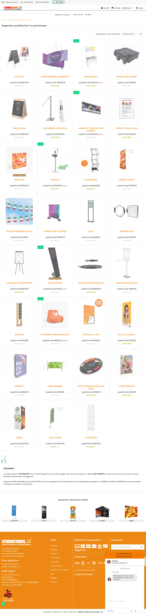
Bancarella (90, 76)
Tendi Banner (55, 386)
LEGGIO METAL (55, 283)
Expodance (91, 179)
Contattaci (54, 562)
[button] (63, 15)
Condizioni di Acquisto (59, 570)
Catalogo (54, 550)
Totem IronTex (127, 386)
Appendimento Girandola (55, 76)
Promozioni (55, 558)
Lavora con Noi (56, 566)
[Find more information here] (124, 582)
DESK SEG (19, 179)
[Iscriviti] (141, 547)
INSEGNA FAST (126, 231)
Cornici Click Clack (127, 128)
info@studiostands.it (11, 2)
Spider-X (19, 386)
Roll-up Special (126, 334)
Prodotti (53, 554)
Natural (19, 334)
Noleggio (54, 578)
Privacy (53, 582)
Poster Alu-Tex (90, 334)
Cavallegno (19, 128)
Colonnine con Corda (55, 128)
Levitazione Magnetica (91, 283)
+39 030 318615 (28, 2)
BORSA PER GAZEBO (127, 76)
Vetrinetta (91, 437)
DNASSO (55, 179)
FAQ (51, 574)
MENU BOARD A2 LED (126, 283)
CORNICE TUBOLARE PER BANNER (91, 129)
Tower (19, 437)
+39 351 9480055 (43, 2)
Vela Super (55, 437)
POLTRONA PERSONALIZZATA (55, 334)
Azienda (53, 546)
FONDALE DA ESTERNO (55, 231)
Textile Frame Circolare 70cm (91, 387)
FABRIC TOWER (126, 179)
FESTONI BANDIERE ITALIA (19, 231)
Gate (91, 231)
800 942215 (59, 2)
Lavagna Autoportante (19, 283)
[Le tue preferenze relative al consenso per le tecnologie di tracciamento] (2, 461)
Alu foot (19, 76)
